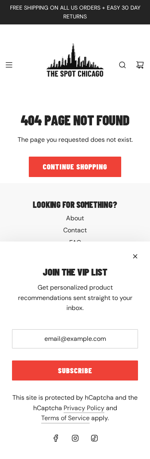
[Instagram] (75, 438)
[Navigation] (9, 65)
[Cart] (140, 65)
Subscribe (75, 370)
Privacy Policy (84, 408)
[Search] (122, 65)
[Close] (135, 256)
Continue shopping (75, 166)
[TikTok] (94, 438)
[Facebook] (56, 438)
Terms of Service (65, 418)
